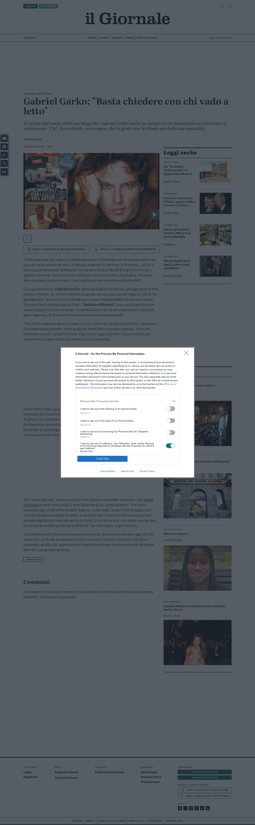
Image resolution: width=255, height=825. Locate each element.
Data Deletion (107, 471)
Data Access (127, 471)
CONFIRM (102, 459)
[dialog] (127, 412)
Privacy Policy (147, 471)
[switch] (170, 408)
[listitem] (127, 401)
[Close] (187, 354)
